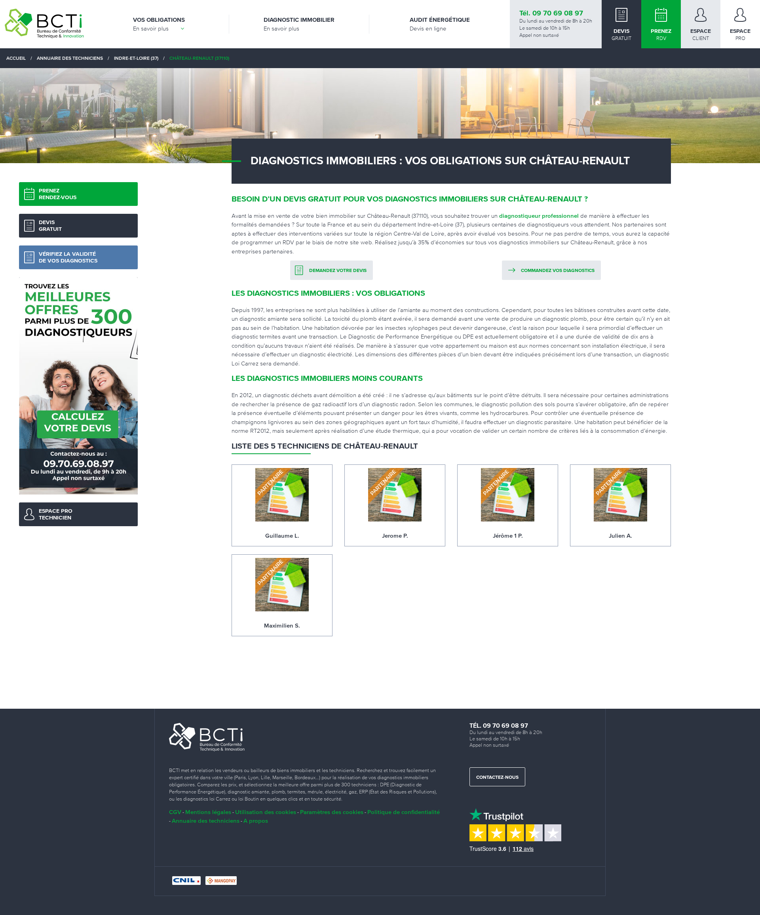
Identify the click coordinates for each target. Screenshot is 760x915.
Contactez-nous (497, 777)
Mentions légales (208, 811)
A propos (255, 820)
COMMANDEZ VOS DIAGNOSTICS (558, 270)
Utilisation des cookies (265, 811)
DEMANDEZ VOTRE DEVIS (338, 270)
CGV (175, 811)
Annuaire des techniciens (205, 820)
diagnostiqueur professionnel (539, 215)
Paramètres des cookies (331, 811)
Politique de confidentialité (403, 811)
